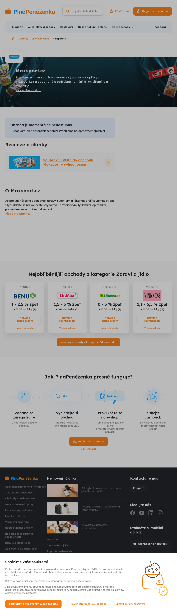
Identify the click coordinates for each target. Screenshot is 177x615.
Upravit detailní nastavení (130, 603)
